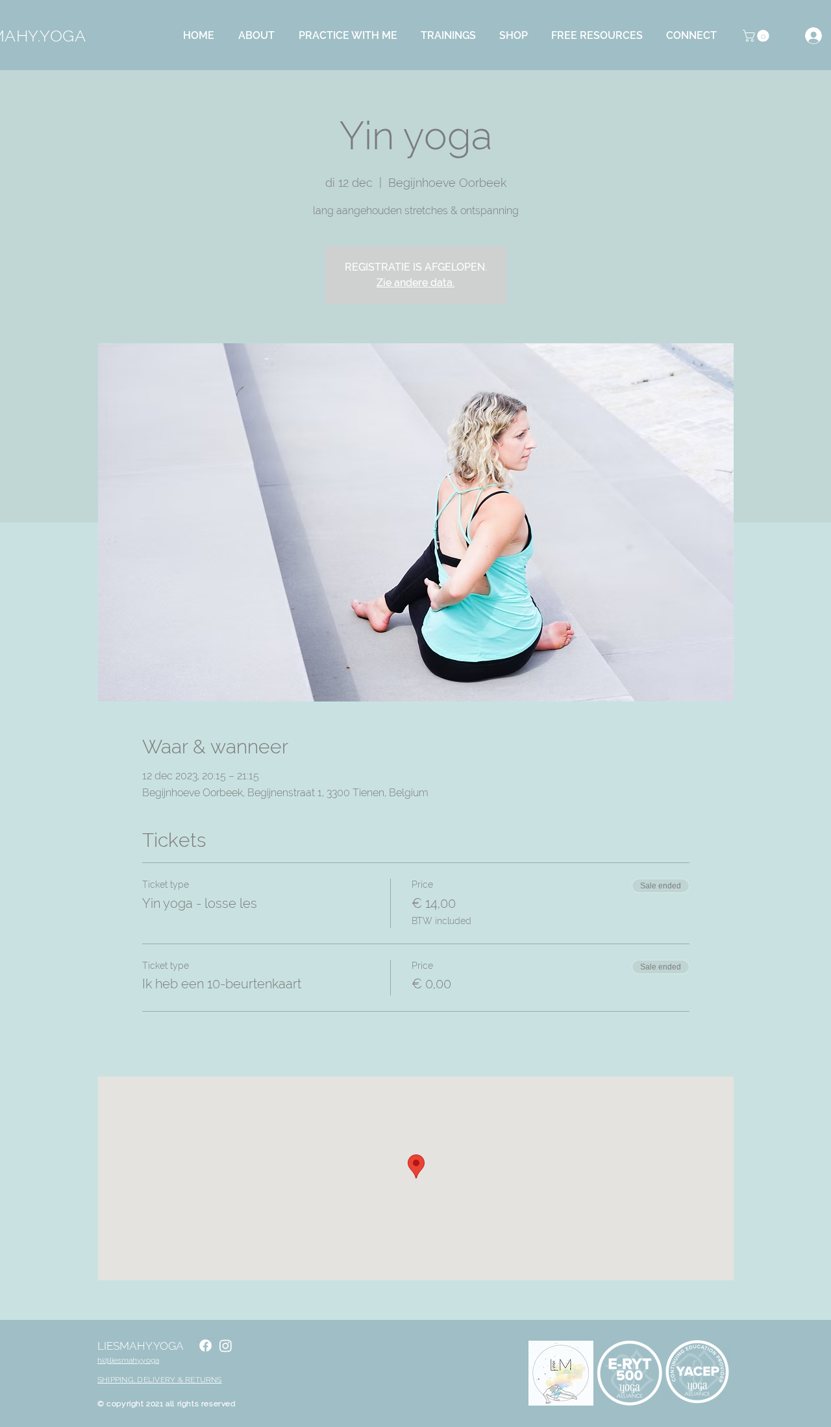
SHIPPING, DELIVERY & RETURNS (159, 1379)
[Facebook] (205, 1345)
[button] (260, 35)
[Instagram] (225, 1345)
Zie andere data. (415, 282)
